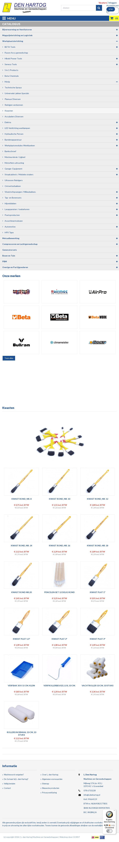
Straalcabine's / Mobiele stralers (18, 174)
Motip (7, 81)
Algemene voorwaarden (52, 779)
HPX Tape (9, 232)
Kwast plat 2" (59, 639)
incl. (110, 10)
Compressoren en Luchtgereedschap (19, 244)
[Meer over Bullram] (21, 342)
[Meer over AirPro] (98, 291)
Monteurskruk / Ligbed (14, 157)
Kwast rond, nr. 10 (59, 499)
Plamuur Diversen (12, 99)
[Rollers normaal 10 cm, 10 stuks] (21, 715)
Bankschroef (10, 151)
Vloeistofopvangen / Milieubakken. (20, 192)
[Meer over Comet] (98, 342)
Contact (7, 788)
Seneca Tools (10, 64)
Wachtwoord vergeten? (14, 774)
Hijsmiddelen (10, 203)
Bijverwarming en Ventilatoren (17, 29)
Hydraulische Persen (13, 134)
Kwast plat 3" (97, 639)
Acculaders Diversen (13, 116)
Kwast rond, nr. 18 (97, 545)
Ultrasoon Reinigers (13, 180)
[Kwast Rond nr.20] (21, 575)
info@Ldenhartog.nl (92, 795)
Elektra (7, 122)
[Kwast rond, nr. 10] (59, 481)
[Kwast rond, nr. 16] (59, 528)
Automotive (10, 226)
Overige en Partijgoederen (15, 267)
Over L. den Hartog (50, 774)
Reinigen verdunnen (13, 105)
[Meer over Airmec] (59, 291)
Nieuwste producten (50, 788)
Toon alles (8, 358)
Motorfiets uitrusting (14, 163)
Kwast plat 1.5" (21, 639)
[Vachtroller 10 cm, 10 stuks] (97, 668)
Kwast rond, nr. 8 (21, 499)
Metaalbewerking (10, 238)
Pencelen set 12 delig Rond (59, 592)
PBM (4, 261)
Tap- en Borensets (12, 197)
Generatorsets (9, 250)
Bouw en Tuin (8, 255)
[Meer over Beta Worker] (59, 317)
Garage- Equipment (13, 168)
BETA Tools (9, 47)
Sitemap (45, 783)
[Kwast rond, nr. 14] (21, 528)
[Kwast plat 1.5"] (21, 621)
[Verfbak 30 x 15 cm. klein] (21, 668)
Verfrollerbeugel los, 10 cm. (59, 685)
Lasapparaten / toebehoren (16, 209)
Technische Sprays (13, 87)
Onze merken (11, 276)
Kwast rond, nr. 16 (59, 545)
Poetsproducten (12, 215)
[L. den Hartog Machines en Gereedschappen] (24, 7)
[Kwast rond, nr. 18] (97, 528)
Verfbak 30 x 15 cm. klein (21, 685)
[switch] (109, 831)
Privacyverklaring (49, 792)
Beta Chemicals (11, 76)
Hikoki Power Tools (13, 58)
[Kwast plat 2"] (59, 621)
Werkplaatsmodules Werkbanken (19, 145)
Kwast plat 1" (97, 592)
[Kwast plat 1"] (97, 575)
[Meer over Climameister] (59, 342)
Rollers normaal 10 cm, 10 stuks (21, 733)
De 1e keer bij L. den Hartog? (16, 779)
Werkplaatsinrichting (12, 41)
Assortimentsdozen (13, 221)
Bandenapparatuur (13, 139)
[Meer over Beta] (21, 317)
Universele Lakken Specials (16, 93)
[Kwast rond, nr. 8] (21, 481)
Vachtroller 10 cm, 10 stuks (97, 685)
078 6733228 (90, 790)
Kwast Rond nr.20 (21, 592)
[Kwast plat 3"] (97, 621)
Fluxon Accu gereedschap (16, 52)
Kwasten (8, 110)
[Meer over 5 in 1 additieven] (21, 291)
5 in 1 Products (11, 70)
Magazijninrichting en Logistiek (17, 35)
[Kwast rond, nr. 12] (97, 481)
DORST (76, 837)
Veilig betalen (9, 783)
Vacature (103, 3)
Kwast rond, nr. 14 (21, 545)
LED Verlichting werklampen (17, 128)
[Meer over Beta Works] (98, 317)
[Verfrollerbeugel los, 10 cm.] (59, 668)
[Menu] (114, 811)
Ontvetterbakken (12, 186)
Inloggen (113, 3)
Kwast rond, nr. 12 (97, 499)
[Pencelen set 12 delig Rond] (59, 575)
